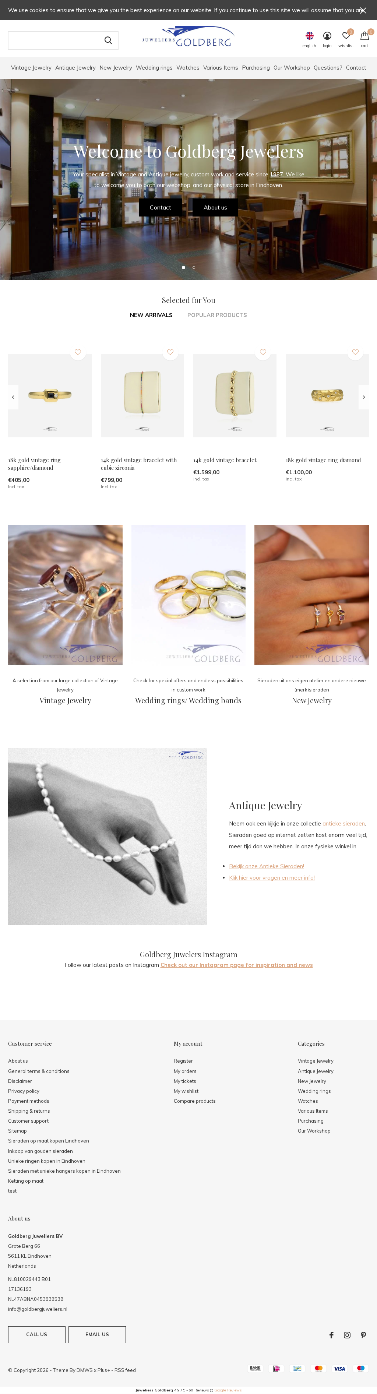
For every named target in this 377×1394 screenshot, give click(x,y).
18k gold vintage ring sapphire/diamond (34, 463)
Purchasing (256, 67)
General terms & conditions (39, 1071)
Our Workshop (292, 67)
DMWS (85, 1370)
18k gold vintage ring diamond (323, 460)
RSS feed (125, 1370)
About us (215, 207)
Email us (97, 1334)
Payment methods (28, 1101)
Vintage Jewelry (31, 67)
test (12, 1191)
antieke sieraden (344, 823)
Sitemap (17, 1131)
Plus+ (104, 1370)
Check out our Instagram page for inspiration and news (237, 964)
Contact (356, 67)
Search (108, 40)
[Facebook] (332, 1335)
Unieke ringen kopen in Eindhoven (46, 1161)
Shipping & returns (29, 1111)
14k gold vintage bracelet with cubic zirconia (139, 463)
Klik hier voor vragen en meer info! (272, 877)
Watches (188, 67)
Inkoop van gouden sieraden (40, 1151)
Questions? (328, 67)
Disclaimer (20, 1081)
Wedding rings (154, 67)
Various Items (220, 67)
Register (183, 1061)
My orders (185, 1071)
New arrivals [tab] (151, 314)
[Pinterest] (363, 1335)
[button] (183, 267)
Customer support (28, 1121)
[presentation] (13, 397)
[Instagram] (347, 1335)
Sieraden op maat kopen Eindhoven (48, 1141)
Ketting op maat (25, 1181)
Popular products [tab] (217, 314)
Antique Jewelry (75, 67)
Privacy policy (23, 1091)
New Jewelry (115, 67)
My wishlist (186, 1091)
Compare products (195, 1101)
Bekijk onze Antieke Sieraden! (266, 866)
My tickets (185, 1081)
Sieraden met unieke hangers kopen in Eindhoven (64, 1171)
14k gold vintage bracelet (225, 460)
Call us (36, 1334)
